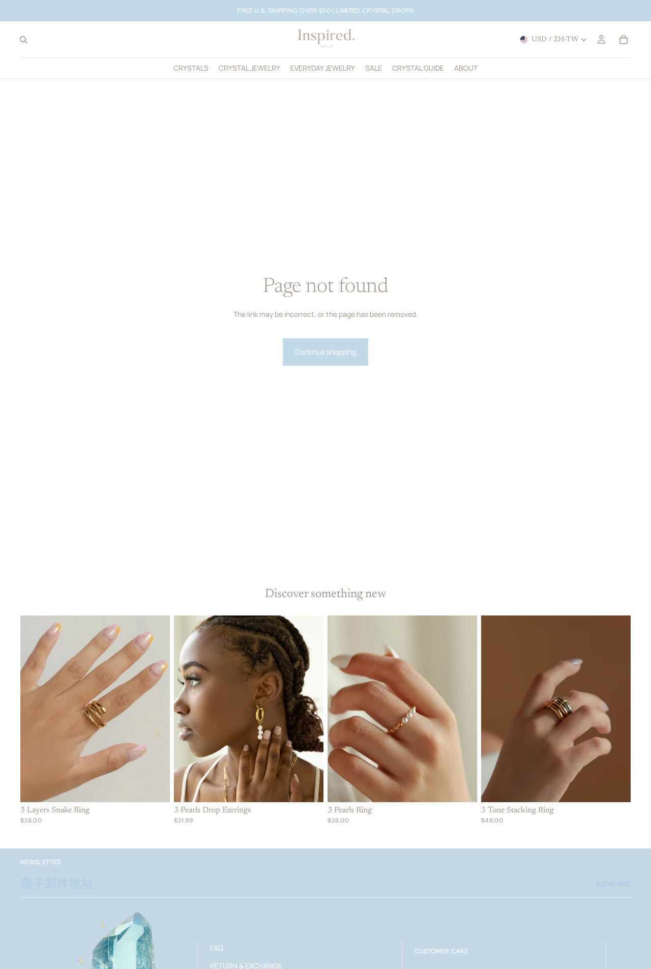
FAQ (216, 948)
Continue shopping (325, 352)
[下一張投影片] (154, 708)
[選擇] (154, 786)
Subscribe (613, 884)
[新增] (308, 786)
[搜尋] (23, 39)
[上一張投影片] (35, 708)
